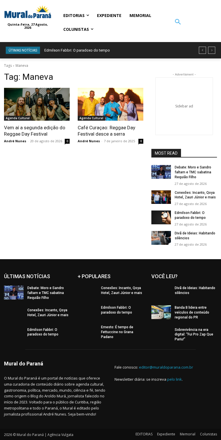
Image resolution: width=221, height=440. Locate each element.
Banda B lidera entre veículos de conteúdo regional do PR (192, 312)
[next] (211, 50)
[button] (178, 22)
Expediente (166, 434)
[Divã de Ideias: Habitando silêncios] (161, 238)
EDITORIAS (144, 434)
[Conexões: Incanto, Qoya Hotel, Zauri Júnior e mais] (161, 197)
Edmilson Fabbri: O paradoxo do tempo (77, 50)
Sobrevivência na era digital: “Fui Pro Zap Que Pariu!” (194, 335)
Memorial (187, 434)
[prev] (202, 50)
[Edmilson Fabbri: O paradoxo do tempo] (161, 217)
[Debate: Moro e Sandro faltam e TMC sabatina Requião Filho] (161, 172)
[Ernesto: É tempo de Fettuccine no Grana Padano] (87, 332)
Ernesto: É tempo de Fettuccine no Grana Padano (117, 332)
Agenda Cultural (18, 118)
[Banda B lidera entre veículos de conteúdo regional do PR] (161, 312)
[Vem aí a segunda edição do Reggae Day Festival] (37, 104)
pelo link (174, 379)
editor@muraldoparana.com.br (166, 367)
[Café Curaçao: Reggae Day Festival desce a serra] (110, 104)
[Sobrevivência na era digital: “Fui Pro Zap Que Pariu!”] (161, 334)
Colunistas (208, 434)
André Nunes (15, 141)
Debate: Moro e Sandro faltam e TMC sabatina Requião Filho (193, 172)
